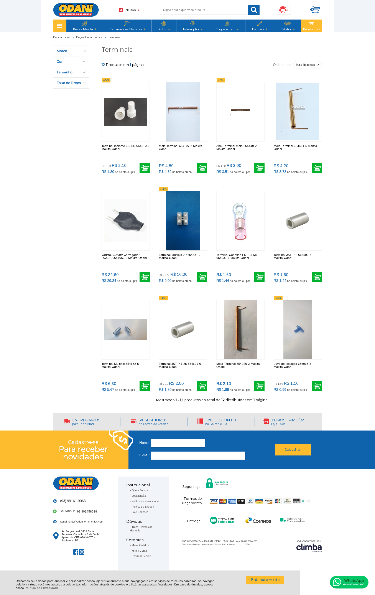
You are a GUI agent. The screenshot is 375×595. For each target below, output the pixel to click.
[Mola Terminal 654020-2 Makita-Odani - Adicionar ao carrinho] (259, 386)
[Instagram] (81, 552)
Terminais (114, 37)
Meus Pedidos (140, 545)
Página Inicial (62, 37)
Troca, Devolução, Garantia (141, 529)
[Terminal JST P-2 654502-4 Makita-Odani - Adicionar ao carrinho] (317, 277)
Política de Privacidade (42, 588)
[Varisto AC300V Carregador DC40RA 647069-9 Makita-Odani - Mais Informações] (126, 220)
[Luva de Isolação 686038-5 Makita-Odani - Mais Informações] (298, 329)
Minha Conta (139, 550)
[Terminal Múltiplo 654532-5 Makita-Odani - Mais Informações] (126, 329)
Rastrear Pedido (141, 556)
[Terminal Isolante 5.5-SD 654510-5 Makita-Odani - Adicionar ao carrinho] (145, 168)
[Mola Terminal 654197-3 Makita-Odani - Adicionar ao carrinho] (202, 168)
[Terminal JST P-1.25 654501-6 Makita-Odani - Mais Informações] (183, 329)
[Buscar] (254, 10)
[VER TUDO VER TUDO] (59, 26)
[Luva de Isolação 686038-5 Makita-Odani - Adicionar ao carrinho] (317, 386)
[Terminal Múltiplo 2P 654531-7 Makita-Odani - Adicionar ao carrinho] (202, 277)
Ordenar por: (282, 64)
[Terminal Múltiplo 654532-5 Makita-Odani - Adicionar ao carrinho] (145, 386)
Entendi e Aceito (265, 580)
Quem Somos (140, 490)
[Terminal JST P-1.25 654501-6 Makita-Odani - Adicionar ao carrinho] (202, 386)
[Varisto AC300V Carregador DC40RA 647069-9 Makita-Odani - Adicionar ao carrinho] (145, 277)
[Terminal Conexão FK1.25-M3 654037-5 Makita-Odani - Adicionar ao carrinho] (259, 277)
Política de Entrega (143, 506)
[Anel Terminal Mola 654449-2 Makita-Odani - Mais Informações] (240, 111)
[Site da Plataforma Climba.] (309, 545)
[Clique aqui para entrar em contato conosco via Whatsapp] (349, 582)
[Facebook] (75, 552)
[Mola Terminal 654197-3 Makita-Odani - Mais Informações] (183, 111)
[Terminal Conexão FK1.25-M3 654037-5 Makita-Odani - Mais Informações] (240, 220)
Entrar (130, 10)
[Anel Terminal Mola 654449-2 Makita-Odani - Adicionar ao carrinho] (259, 168)
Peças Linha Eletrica (89, 37)
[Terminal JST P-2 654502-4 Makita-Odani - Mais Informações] (298, 220)
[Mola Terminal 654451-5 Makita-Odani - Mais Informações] (298, 111)
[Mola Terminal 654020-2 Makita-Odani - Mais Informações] (240, 329)
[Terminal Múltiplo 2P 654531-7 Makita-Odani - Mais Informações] (183, 220)
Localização (139, 495)
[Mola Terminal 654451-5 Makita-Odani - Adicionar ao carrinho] (317, 168)
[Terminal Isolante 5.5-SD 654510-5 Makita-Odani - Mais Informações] (126, 111)
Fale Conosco (140, 512)
